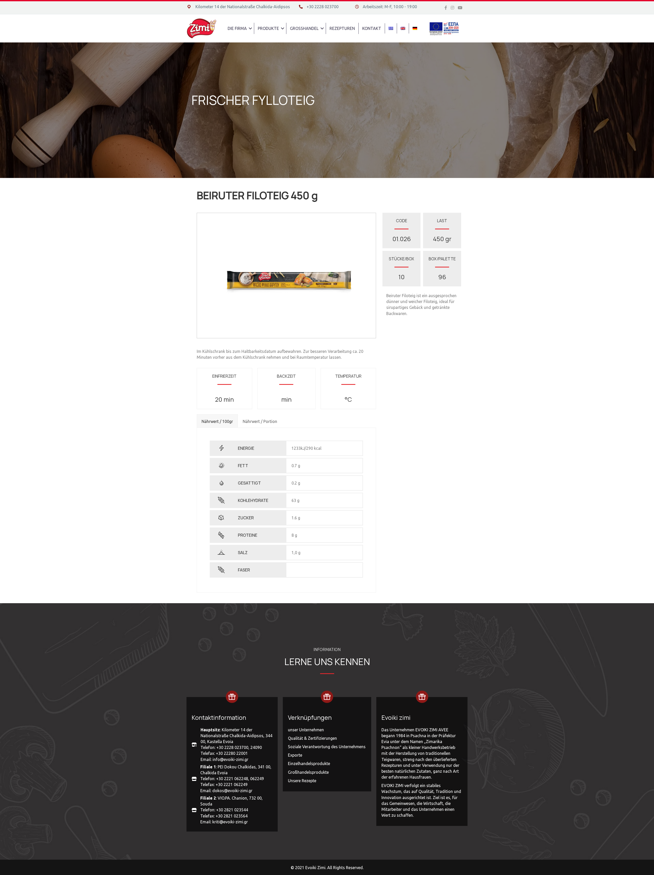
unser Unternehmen (306, 729)
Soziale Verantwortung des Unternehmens (327, 746)
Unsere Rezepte (302, 780)
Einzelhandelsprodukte (309, 763)
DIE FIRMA (237, 28)
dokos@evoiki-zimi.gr (232, 790)
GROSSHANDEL (304, 28)
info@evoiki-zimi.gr (230, 759)
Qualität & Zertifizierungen (312, 738)
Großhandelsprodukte (308, 772)
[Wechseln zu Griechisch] (391, 28)
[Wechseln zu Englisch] (403, 28)
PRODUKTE (268, 28)
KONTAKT (371, 28)
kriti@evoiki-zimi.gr (230, 822)
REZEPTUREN (342, 28)
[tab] (217, 421)
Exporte (295, 755)
